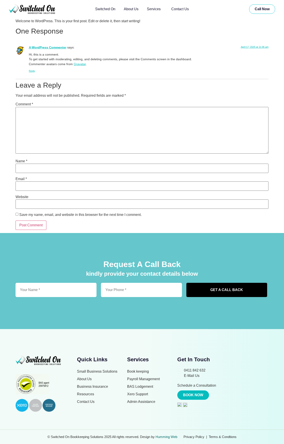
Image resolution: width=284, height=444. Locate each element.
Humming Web (166, 437)
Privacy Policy (193, 437)
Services (154, 9)
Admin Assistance (141, 402)
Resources (85, 394)
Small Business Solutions (97, 371)
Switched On (105, 9)
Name (21, 161)
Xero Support (137, 394)
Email (21, 179)
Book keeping (138, 371)
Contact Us (180, 9)
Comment (24, 104)
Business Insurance (92, 386)
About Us (131, 9)
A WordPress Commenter (47, 47)
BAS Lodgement (140, 386)
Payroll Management (143, 379)
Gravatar (80, 64)
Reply (32, 71)
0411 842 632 (194, 370)
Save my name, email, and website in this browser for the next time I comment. (80, 215)
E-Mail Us (191, 376)
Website (22, 197)
